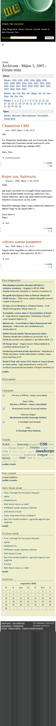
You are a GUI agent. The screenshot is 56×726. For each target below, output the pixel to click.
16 (12, 103)
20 (27, 103)
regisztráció (19, 24)
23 (38, 103)
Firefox (35, 447)
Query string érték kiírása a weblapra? (20, 515)
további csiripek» (9, 480)
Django (12, 448)
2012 (36, 83)
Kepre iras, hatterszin (19, 176)
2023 (6, 89)
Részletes (6, 38)
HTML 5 (6, 451)
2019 (30, 86)
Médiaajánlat (18, 626)
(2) (21, 301)
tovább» (5, 372)
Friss (17, 32)
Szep (6, 96)
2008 (12, 83)
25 (46, 103)
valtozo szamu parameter (21, 242)
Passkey (7, 564)
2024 (12, 89)
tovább (5, 526)
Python (40, 458)
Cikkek (21, 29)
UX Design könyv (10, 344)
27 (5, 106)
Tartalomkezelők (12, 158)
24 (42, 103)
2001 (14, 80)
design (5, 448)
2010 (24, 83)
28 (9, 106)
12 (43, 100)
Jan (14, 93)
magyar (42, 454)
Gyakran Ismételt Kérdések (32, 628)
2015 (6, 86)
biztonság (22, 444)
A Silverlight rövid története (28, 431)
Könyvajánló (42, 115)
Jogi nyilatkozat (18, 623)
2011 (30, 83)
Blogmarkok (12, 29)
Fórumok (28, 29)
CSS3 (51, 444)
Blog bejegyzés (29, 115)
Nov (16, 96)
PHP (7, 223)
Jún (39, 93)
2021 (42, 86)
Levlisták (36, 29)
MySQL (6, 458)
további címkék (9, 464)
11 (40, 100)
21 (31, 103)
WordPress (6, 461)
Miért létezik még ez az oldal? (16, 504)
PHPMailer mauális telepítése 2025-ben (20, 508)
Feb (18, 93)
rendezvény (49, 458)
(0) (51, 291)
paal (7, 130)
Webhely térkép (14, 628)
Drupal (20, 448)
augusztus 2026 (28, 583)
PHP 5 (31, 458)
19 (24, 103)
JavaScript (44, 451)
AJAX (6, 444)
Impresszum (6, 623)
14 (5, 103)
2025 (18, 89)
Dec (21, 96)
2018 (24, 86)
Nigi (7, 246)
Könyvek (10, 32)
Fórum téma (9, 118)
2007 (6, 83)
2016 (12, 86)
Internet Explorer (27, 452)
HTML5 (15, 452)
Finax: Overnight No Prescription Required (21, 493)
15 (9, 103)
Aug (49, 93)
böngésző (34, 444)
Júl (44, 93)
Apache (13, 445)
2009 (18, 83)
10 (36, 100)
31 (20, 106)
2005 (38, 80)
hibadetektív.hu (10, 500)
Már (23, 93)
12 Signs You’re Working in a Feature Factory (23, 306)
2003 (26, 80)
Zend (14, 461)
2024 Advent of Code (12, 512)
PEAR (15, 458)
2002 (20, 80)
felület (27, 448)
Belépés (5, 24)
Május (34, 93)
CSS (43, 444)
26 (49, 103)
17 (16, 103)
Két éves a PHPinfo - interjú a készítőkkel (28, 404)
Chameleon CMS (15, 126)
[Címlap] (11, 8)
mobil (52, 455)
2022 (48, 86)
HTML (51, 448)
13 (47, 100)
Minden (7, 80)
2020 (36, 86)
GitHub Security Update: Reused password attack (24, 334)
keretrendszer (16, 455)
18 (20, 103)
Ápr (28, 93)
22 (35, 103)
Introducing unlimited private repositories (21, 351)
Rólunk (4, 628)
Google (44, 448)
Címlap (5, 62)
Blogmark (16, 115)
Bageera (9, 181)
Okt (11, 96)
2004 (32, 80)
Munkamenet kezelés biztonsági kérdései (28, 418)
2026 (24, 89)
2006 (44, 80)
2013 (42, 83)
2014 (48, 83)
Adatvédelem (6, 626)
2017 (18, 86)
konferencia (30, 455)
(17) (51, 340)
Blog (4, 29)
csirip (49, 163)
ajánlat (6, 496)
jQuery (5, 455)
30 (16, 106)
